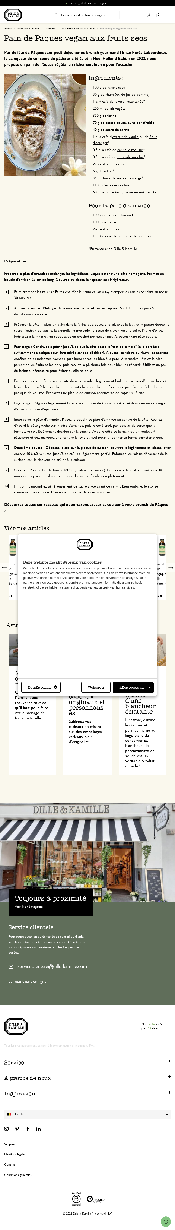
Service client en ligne (28, 981)
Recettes (50, 28)
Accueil (8, 28)
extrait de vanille (125, 137)
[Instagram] (6, 1129)
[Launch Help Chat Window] (166, 1221)
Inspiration (19, 1093)
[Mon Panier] (157, 15)
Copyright (11, 1164)
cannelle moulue (130, 150)
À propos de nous (27, 1078)
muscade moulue (130, 157)
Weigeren (96, 687)
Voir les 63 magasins (29, 906)
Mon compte (148, 15)
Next (170, 567)
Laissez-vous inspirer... (29, 28)
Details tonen (39, 687)
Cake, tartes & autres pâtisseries (78, 28)
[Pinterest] (17, 1129)
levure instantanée (129, 102)
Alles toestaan (132, 687)
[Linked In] (38, 1129)
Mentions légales (14, 1154)
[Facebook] (28, 1129)
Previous (4, 567)
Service (14, 1062)
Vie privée (10, 1144)
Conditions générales (18, 1175)
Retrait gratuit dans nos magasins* (89, 3)
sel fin (108, 171)
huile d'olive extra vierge (122, 178)
